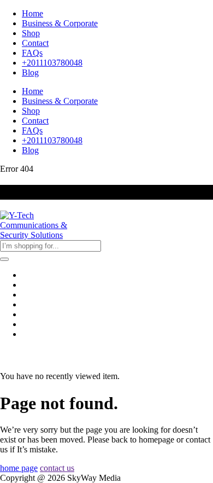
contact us (57, 468)
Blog (30, 72)
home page (19, 468)
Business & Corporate (60, 23)
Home (32, 13)
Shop (31, 33)
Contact (35, 43)
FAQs (32, 52)
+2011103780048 (52, 62)
